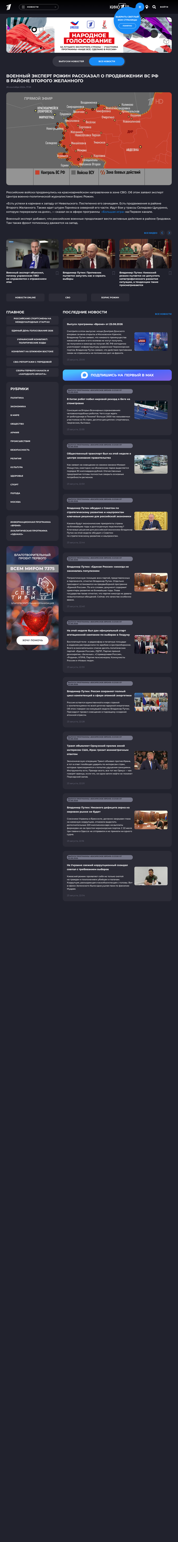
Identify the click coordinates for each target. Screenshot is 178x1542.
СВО (67, 297)
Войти (164, 7)
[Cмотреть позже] (55, 274)
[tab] (71, 61)
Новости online (25, 297)
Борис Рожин (110, 297)
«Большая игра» (113, 211)
